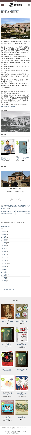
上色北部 (3, 10)
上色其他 (3, 278)
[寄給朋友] (19, 200)
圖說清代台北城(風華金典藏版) (22, 158)
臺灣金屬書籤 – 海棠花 (7, 322)
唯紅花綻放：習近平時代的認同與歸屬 (7, 370)
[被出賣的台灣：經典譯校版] (21, 334)
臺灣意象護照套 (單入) (7, 345)
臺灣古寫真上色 (16, 10)
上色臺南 (3, 240)
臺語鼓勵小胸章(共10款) (22, 322)
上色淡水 (3, 249)
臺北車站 (7, 208)
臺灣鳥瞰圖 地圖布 (22, 418)
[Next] (30, 152)
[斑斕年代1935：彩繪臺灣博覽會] (21, 383)
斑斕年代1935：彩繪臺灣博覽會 (22, 394)
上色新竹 (3, 254)
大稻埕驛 (5, 206)
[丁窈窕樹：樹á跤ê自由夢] (7, 383)
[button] (2, 5)
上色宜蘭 (3, 260)
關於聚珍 (4, 428)
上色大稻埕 (7, 10)
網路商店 (14, 428)
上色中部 (3, 281)
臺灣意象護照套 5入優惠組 (22, 370)
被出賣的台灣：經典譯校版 (22, 345)
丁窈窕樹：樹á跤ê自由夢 (7, 394)
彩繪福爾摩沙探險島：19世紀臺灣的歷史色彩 (7, 158)
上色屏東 (3, 257)
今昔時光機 (13, 429)
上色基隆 (3, 266)
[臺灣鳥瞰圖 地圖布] (21, 407)
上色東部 (3, 251)
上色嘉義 (3, 269)
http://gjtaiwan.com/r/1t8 (8, 107)
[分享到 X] (14, 200)
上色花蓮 (3, 237)
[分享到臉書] (11, 200)
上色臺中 (3, 246)
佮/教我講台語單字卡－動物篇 (7, 418)
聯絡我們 (18, 429)
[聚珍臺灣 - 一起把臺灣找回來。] (15, 5)
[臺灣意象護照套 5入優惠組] (21, 359)
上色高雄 (3, 231)
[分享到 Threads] (17, 200)
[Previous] (1, 152)
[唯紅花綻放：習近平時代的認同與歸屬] (7, 359)
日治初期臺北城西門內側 (15, 188)
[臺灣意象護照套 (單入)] (7, 334)
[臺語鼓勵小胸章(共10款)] (21, 311)
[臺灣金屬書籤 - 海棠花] (7, 311)
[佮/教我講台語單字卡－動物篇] (7, 407)
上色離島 (3, 234)
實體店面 (9, 428)
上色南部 (3, 272)
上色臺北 (11, 10)
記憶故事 (19, 428)
